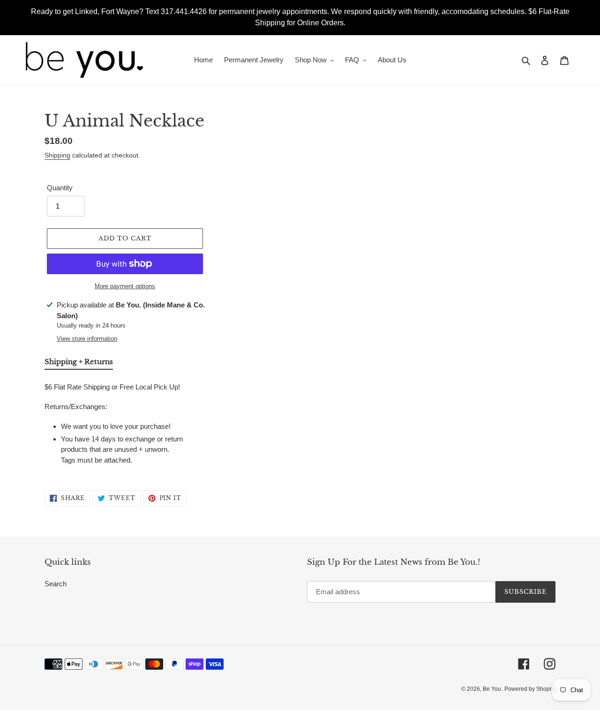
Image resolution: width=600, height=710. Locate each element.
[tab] (79, 364)
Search (56, 584)
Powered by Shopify (529, 689)
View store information (87, 338)
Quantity (60, 188)
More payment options (125, 286)
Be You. (492, 689)
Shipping (57, 155)
